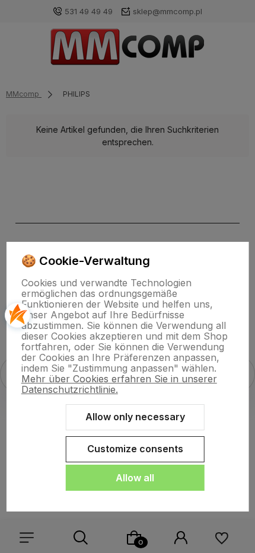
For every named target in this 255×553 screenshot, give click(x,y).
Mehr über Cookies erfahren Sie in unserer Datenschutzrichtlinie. (119, 384)
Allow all (135, 478)
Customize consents (135, 449)
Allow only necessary (135, 417)
